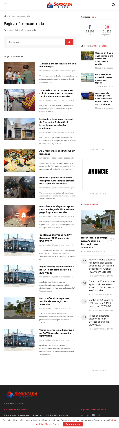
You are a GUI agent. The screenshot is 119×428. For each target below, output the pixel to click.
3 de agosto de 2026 (62, 158)
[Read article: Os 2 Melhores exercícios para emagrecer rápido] (87, 77)
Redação (47, 71)
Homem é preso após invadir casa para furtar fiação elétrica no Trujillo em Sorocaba (57, 180)
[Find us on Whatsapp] (99, 415)
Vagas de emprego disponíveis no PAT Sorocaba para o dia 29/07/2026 (56, 269)
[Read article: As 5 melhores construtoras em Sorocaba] (19, 160)
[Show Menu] (5, 5)
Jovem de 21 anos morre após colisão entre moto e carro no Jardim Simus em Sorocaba (56, 93)
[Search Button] (113, 5)
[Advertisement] (98, 131)
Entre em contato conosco (16, 415)
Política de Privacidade (57, 415)
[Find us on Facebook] (82, 415)
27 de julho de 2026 (62, 308)
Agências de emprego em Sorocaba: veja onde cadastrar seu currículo (104, 98)
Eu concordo (73, 424)
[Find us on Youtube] (93, 415)
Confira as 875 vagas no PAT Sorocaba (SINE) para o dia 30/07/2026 (55, 238)
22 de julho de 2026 (105, 87)
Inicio (6, 16)
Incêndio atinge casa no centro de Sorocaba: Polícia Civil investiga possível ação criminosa (57, 124)
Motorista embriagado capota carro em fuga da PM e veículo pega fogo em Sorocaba (56, 209)
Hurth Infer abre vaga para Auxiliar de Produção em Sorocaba (54, 301)
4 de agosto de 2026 (62, 101)
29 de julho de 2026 (62, 245)
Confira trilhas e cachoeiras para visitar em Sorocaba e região (104, 58)
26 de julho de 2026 (62, 340)
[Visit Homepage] (59, 5)
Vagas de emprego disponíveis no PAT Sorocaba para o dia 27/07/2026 (56, 333)
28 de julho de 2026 (62, 277)
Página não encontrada (20, 16)
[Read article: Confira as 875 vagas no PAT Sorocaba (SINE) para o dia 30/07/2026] (19, 245)
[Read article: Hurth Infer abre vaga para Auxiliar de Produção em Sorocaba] (19, 308)
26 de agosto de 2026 (62, 71)
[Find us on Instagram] (87, 415)
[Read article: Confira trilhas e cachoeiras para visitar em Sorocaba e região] (87, 55)
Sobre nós (37, 415)
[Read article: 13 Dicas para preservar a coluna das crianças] (19, 73)
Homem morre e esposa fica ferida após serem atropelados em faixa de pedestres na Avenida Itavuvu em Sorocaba (102, 265)
